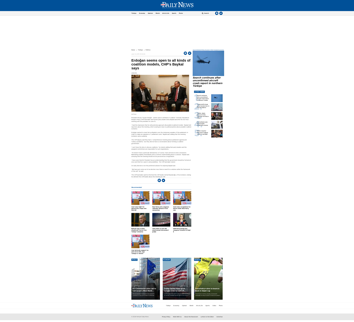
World (158, 13)
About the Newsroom (191, 316)
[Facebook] (216, 13)
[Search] (202, 13)
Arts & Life (165, 13)
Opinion (150, 13)
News (133, 50)
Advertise (219, 316)
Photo (181, 13)
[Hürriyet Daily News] (177, 5)
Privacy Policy (166, 316)
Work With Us (177, 316)
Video (214, 305)
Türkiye (133, 13)
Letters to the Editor (207, 316)
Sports (174, 13)
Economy (142, 13)
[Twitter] (221, 13)
